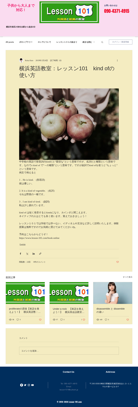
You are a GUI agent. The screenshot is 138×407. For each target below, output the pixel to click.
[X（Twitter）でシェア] (27, 253)
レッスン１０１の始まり (66, 42)
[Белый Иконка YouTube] (32, 385)
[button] (102, 42)
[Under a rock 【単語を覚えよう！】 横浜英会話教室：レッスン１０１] (69, 293)
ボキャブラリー (25, 42)
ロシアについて (44, 42)
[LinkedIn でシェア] (33, 253)
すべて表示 (127, 277)
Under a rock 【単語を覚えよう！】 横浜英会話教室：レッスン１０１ (68, 311)
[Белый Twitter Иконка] (25, 385)
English (22, 244)
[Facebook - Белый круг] (21, 385)
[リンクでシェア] (40, 253)
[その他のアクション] (117, 60)
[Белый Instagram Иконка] (28, 385)
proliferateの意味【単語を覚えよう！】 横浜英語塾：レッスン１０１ (25, 310)
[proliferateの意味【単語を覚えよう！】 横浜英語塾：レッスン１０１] (25, 293)
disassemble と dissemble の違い (111, 310)
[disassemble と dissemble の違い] (112, 293)
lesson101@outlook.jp (69, 389)
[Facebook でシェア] (20, 253)
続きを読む (87, 42)
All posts (10, 42)
